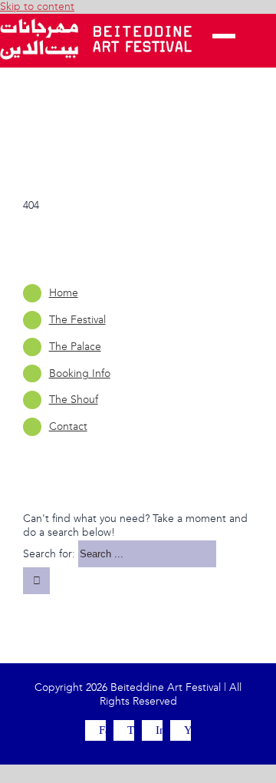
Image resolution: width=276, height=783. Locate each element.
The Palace (75, 346)
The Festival (77, 319)
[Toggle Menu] (224, 41)
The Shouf (73, 399)
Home (63, 292)
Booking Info (79, 373)
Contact (68, 426)
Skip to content (37, 6)
